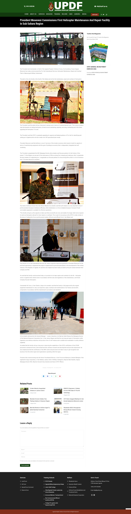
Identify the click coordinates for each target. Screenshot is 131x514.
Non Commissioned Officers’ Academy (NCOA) (52, 499)
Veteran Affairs (72, 487)
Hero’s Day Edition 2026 (92, 39)
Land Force (24, 481)
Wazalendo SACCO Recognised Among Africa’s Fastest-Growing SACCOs (72, 410)
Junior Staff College (50, 487)
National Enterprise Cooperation (76, 495)
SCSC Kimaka (48, 481)
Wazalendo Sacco (73, 481)
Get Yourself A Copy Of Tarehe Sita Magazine (98, 37)
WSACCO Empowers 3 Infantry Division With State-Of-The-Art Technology (72, 390)
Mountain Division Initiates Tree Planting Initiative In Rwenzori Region (40, 400)
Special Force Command (27, 487)
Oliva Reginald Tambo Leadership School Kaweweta (53, 491)
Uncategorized (24, 34)
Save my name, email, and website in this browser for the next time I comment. (37, 460)
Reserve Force (25, 490)
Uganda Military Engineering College (54, 484)
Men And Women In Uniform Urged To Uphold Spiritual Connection (40, 409)
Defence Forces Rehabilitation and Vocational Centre (77, 491)
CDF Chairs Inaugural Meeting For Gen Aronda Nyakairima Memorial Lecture (74, 400)
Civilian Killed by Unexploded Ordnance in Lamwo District (37, 389)
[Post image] (24, 391)
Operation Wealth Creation (75, 484)
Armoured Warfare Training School (54, 495)
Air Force (24, 484)
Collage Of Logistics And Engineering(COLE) (51, 504)
